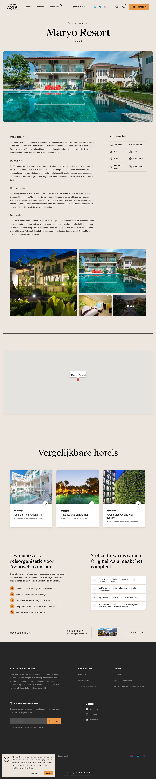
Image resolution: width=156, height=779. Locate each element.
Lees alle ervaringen (134, 632)
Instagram (94, 719)
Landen (28, 6)
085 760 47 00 (119, 674)
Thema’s (40, 6)
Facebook (94, 709)
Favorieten (55, 6)
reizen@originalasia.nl (122, 680)
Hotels (74, 23)
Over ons (82, 674)
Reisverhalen (83, 680)
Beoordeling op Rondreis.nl (77, 633)
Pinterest (93, 714)
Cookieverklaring (63, 756)
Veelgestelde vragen (87, 686)
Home (69, 23)
